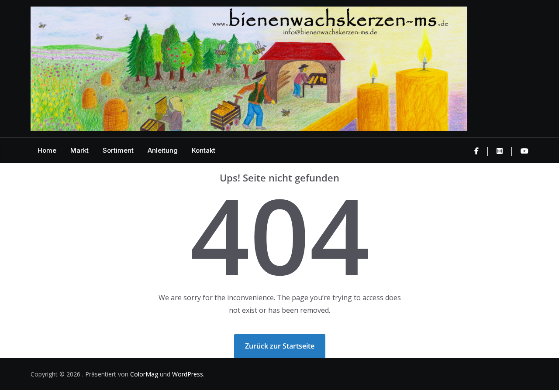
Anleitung (163, 150)
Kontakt (203, 150)
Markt (79, 150)
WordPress (187, 374)
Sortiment (118, 150)
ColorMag (144, 374)
